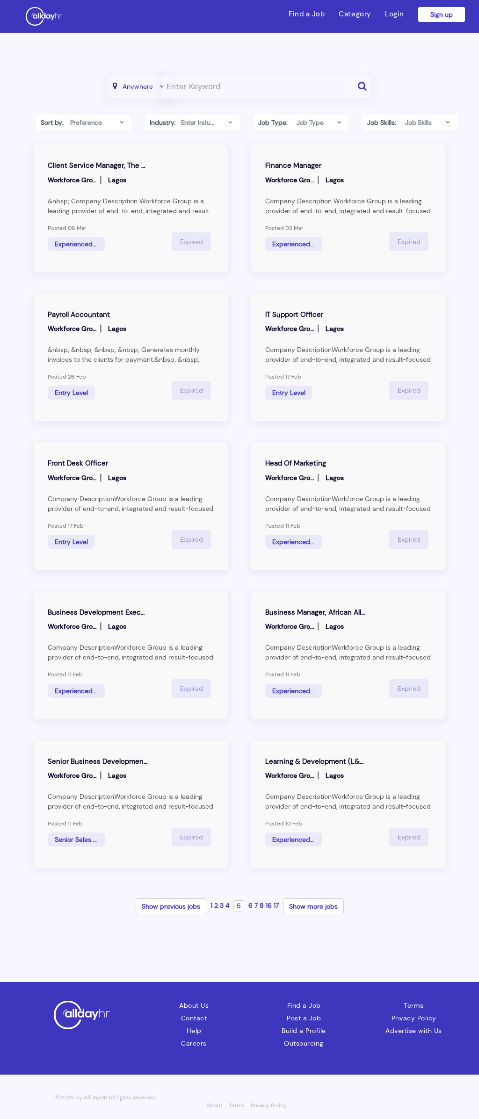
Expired (191, 241)
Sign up (441, 14)
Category (355, 14)
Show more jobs (313, 906)
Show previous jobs (171, 906)
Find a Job (307, 14)
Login (394, 14)
